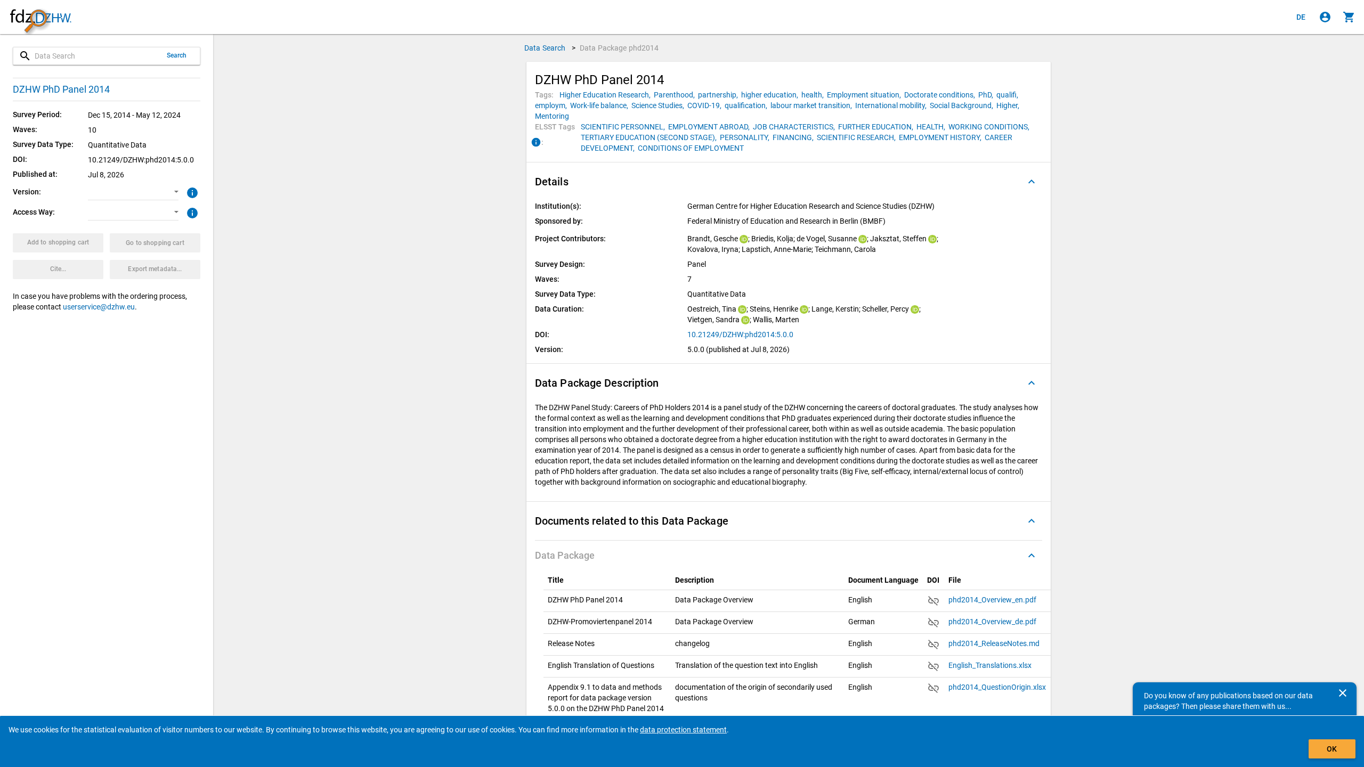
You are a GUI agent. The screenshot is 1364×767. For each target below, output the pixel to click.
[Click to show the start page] (40, 17)
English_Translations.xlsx (990, 665)
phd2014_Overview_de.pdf (992, 621)
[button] (133, 192)
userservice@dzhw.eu (99, 307)
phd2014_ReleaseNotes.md (994, 643)
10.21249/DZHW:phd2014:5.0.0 (740, 334)
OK (1332, 749)
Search (177, 55)
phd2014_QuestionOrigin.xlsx (997, 687)
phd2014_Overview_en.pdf (992, 599)
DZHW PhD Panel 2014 (61, 89)
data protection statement (683, 729)
